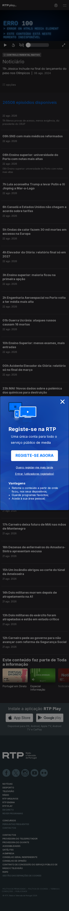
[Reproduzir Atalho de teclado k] (5, 907)
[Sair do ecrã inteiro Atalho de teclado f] (64, 907)
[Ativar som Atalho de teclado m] (21, 907)
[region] (34, 455)
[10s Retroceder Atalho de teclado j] (13, 907)
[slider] (38, 907)
